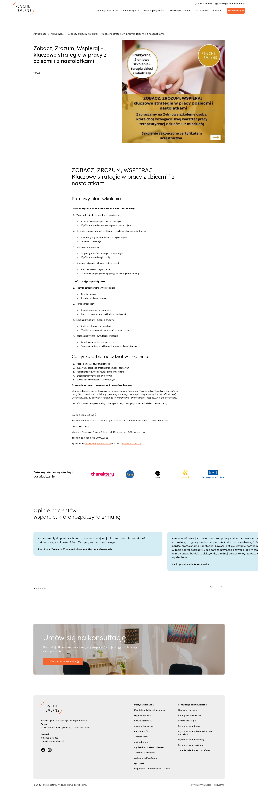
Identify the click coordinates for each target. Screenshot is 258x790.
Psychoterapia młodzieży (191, 739)
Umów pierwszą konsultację (63, 661)
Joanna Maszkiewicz (145, 752)
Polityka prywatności (200, 785)
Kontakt (217, 10)
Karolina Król (141, 731)
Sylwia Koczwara (143, 720)
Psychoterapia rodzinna (190, 745)
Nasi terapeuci (131, 10)
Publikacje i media (179, 10)
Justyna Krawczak (143, 726)
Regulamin (219, 785)
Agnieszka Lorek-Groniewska (149, 747)
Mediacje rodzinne (187, 710)
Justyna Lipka (141, 736)
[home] (23, 10)
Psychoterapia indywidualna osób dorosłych (195, 732)
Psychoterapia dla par (189, 726)
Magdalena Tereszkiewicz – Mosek (152, 768)
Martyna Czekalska (144, 705)
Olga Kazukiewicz (143, 715)
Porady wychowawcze (189, 715)
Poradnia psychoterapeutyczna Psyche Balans (64, 720)
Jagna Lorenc (141, 742)
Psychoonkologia (187, 720)
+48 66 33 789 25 (131, 443)
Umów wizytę (236, 10)
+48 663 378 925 (49, 738)
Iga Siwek (139, 763)
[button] (107, 10)
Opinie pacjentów (154, 10)
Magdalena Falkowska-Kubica (149, 710)
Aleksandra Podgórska (145, 758)
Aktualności (201, 10)
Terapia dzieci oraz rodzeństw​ (194, 750)
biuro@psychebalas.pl (98, 443)
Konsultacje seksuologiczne (192, 705)
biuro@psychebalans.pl (52, 741)
